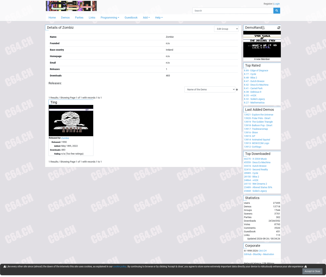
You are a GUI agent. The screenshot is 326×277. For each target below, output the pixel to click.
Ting (53, 102)
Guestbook (131, 17)
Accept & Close (312, 271)
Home (52, 17)
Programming (109, 17)
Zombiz (65, 138)
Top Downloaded (257, 154)
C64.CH (262, 250)
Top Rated (252, 65)
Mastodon (268, 254)
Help (158, 17)
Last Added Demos (259, 110)
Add (145, 17)
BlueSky (257, 254)
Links (92, 17)
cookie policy (119, 266)
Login (277, 3)
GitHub (247, 254)
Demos (65, 17)
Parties (79, 17)
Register (268, 3)
